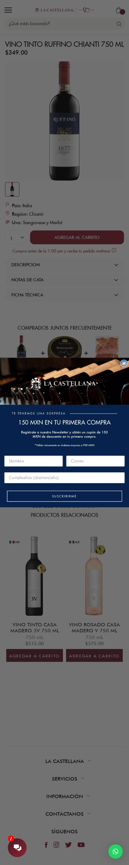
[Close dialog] (123, 363)
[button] (64, 496)
